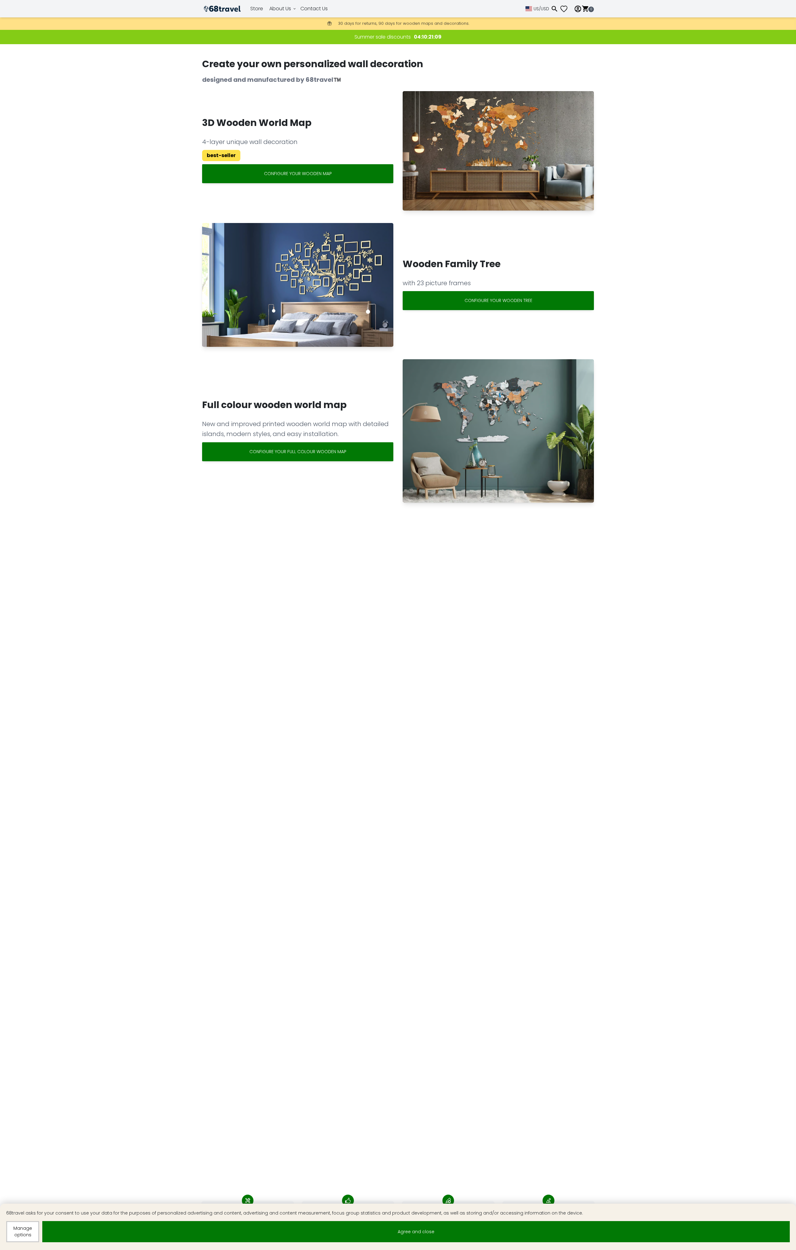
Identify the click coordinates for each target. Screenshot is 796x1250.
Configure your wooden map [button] (298, 173)
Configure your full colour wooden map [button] (297, 451)
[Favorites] (566, 9)
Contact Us (314, 8)
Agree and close (416, 1232)
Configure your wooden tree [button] (498, 300)
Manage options (22, 1231)
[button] (498, 151)
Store (256, 8)
